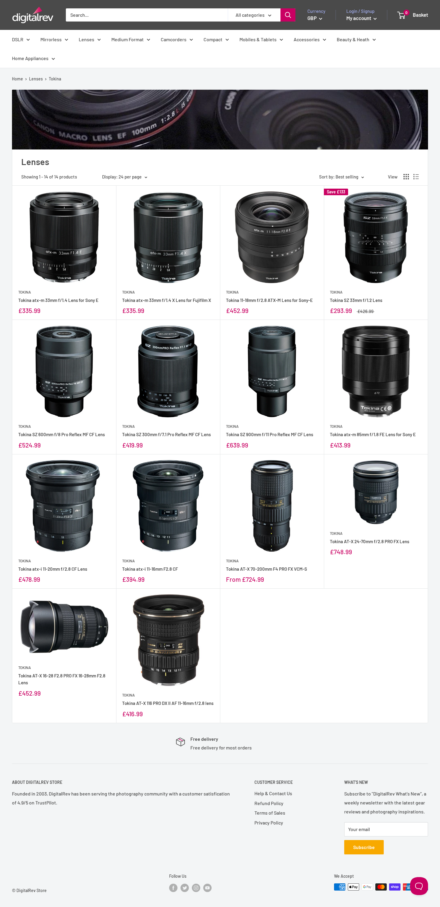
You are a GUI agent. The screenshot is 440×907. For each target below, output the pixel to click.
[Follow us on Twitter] (184, 887)
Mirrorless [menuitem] (51, 39)
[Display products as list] (416, 176)
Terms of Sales (269, 813)
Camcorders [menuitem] (173, 39)
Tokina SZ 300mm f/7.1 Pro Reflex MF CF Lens (166, 434)
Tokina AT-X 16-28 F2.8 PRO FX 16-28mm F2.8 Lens (61, 679)
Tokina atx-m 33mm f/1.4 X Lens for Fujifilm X (166, 300)
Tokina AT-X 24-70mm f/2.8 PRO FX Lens (369, 541)
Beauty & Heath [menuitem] (353, 39)
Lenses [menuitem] (86, 39)
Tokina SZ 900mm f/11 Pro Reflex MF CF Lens (269, 434)
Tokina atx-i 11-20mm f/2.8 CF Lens (52, 569)
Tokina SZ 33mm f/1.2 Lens (356, 300)
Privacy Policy (268, 822)
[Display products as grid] (406, 176)
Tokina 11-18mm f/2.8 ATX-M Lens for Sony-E (269, 300)
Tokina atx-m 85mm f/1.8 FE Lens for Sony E (373, 434)
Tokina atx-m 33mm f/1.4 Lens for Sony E (58, 300)
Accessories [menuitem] (307, 39)
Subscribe (364, 847)
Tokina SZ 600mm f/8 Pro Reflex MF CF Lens (61, 434)
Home (17, 78)
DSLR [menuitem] (17, 39)
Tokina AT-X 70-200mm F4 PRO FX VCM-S (266, 569)
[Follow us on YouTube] (207, 887)
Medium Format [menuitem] (127, 39)
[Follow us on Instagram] (196, 887)
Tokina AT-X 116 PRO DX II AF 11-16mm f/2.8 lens (167, 703)
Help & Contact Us (273, 793)
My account (359, 18)
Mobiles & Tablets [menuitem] (258, 39)
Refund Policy (268, 803)
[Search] (287, 15)
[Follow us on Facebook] (173, 887)
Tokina (24, 292)
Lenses (36, 78)
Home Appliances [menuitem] (30, 58)
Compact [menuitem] (213, 39)
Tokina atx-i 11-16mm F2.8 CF (150, 569)
